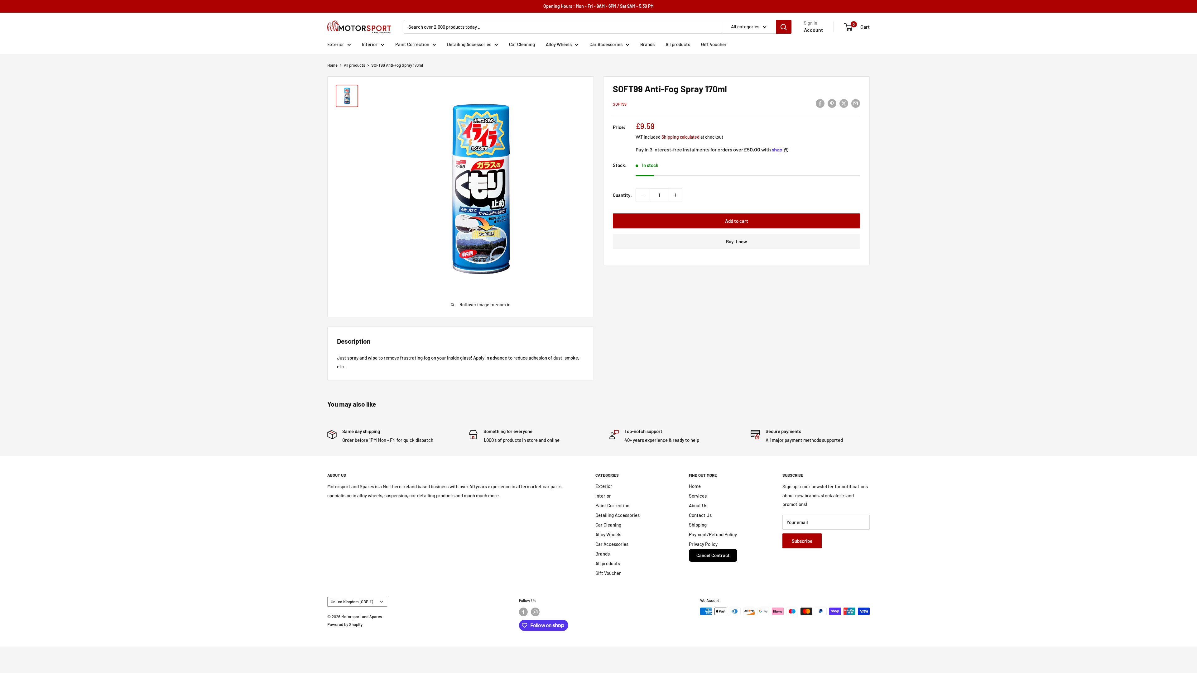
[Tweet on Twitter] (843, 103)
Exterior (335, 44)
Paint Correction (412, 44)
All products (678, 44)
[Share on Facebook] (820, 103)
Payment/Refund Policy (713, 534)
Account (813, 30)
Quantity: (622, 195)
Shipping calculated (680, 137)
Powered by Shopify (345, 624)
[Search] (783, 27)
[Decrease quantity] (642, 195)
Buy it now (736, 241)
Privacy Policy (703, 544)
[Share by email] (855, 103)
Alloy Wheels (559, 44)
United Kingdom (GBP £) (352, 601)
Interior (369, 44)
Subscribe (802, 541)
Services (698, 496)
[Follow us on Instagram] (535, 612)
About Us (698, 505)
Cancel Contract (713, 555)
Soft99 (620, 104)
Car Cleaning (522, 44)
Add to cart (736, 221)
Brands (647, 44)
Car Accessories (606, 44)
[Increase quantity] (675, 195)
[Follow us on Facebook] (523, 612)
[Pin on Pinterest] (832, 103)
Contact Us (700, 515)
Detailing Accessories (469, 44)
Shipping (698, 524)
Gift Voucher (714, 44)
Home (332, 65)
